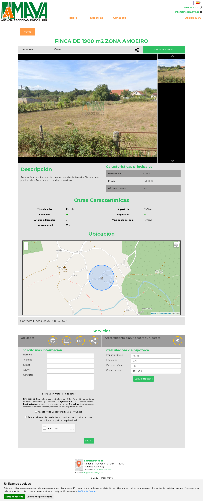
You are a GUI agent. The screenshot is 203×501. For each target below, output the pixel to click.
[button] (172, 56)
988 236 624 (191, 7)
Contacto (119, 17)
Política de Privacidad (71, 412)
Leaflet (153, 313)
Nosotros (96, 17)
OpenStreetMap (165, 313)
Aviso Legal (52, 412)
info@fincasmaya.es (187, 11)
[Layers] (176, 244)
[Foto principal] (93, 108)
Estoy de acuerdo (14, 496)
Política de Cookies (87, 491)
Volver (27, 31)
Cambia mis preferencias (39, 496)
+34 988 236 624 (102, 469)
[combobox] (197, 3)
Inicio (73, 17)
